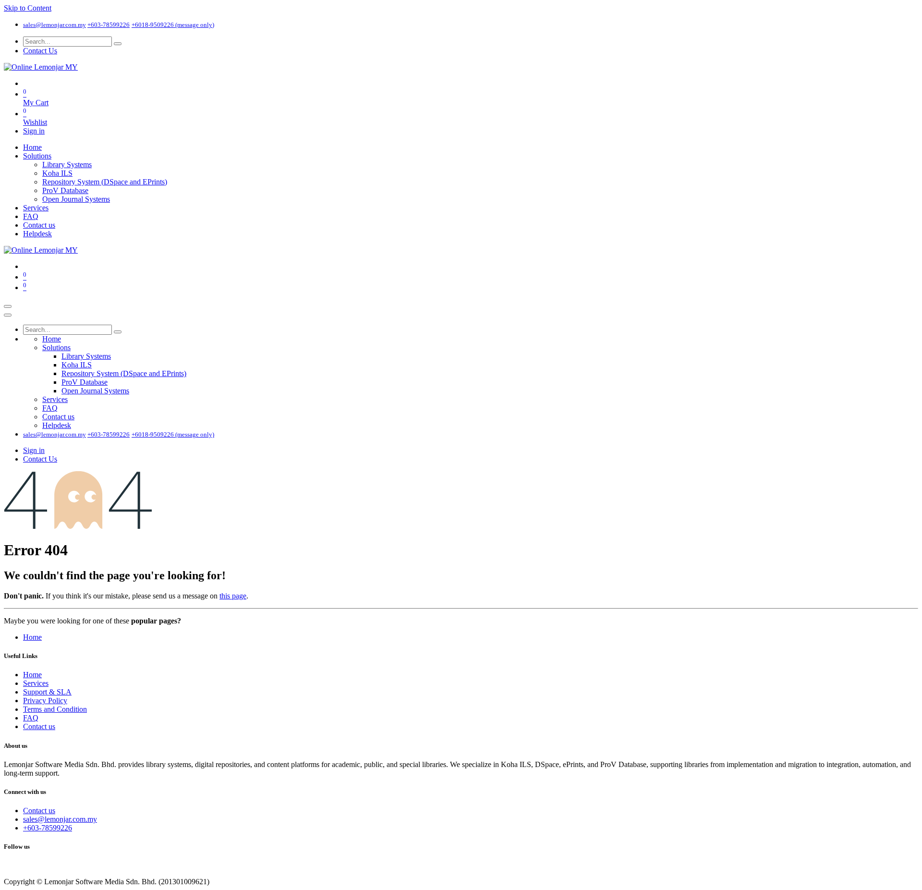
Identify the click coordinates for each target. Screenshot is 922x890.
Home (32, 637)
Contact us (39, 726)
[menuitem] (32, 147)
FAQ (30, 718)
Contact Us (40, 51)
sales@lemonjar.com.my (54, 24)
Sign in (34, 131)
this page (232, 596)
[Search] (117, 43)
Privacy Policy (45, 700)
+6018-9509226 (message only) (173, 24)
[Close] (8, 315)
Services (36, 683)
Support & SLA (47, 692)
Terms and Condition (55, 709)
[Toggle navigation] (8, 306)
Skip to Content (27, 8)
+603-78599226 (108, 24)
